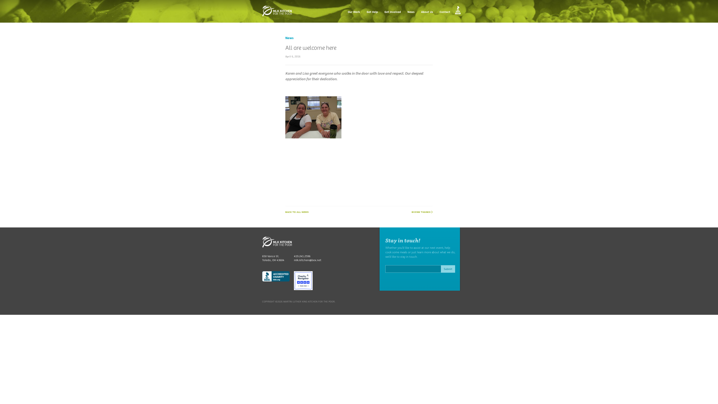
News (411, 12)
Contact (445, 12)
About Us (427, 12)
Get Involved (392, 12)
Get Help (372, 12)
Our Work (354, 12)
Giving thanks (421, 212)
